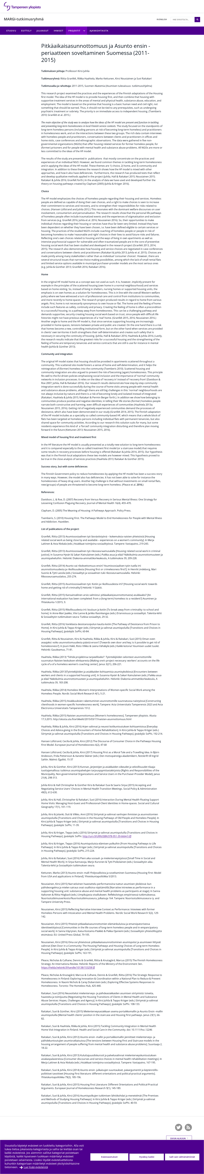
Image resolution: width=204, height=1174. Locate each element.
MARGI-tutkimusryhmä (24, 18)
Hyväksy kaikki (146, 1156)
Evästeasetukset (109, 1156)
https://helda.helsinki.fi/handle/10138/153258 (66, 967)
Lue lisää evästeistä (36, 1167)
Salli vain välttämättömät (182, 1156)
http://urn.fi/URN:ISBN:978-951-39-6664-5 (106, 836)
